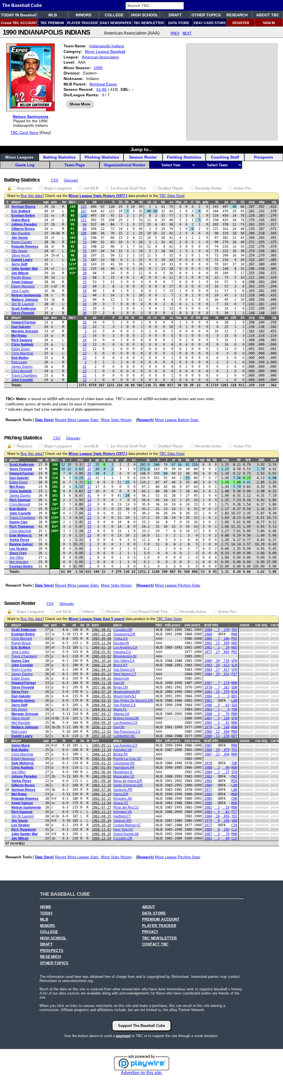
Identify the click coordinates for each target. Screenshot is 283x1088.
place (117, 625)
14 (85, 340)
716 (225, 661)
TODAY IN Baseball (18, 15)
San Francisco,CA (126, 732)
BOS (234, 696)
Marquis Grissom (24, 331)
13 (89, 535)
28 (85, 273)
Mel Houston (20, 233)
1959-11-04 (101, 643)
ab (94, 202)
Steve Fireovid (22, 313)
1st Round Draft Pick (128, 188)
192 (225, 829)
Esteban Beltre (23, 215)
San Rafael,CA (124, 705)
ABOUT (148, 907)
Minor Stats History (116, 420)
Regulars (24, 188)
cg (103, 460)
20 (85, 286)
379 (225, 692)
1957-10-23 (101, 736)
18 (217, 816)
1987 (208, 683)
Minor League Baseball (105, 51)
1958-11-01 (101, 829)
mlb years (172, 625)
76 (85, 251)
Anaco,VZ (120, 803)
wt (74, 625)
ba (64, 202)
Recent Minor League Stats (77, 420)
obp (261, 202)
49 (225, 768)
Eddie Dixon (20, 349)
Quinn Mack (20, 220)
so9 (273, 460)
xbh (233, 202)
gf (125, 460)
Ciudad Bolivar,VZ (126, 825)
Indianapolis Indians (106, 46)
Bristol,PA (120, 754)
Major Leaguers (58, 188)
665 (225, 652)
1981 (208, 643)
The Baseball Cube (22, 5)
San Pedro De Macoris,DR (133, 701)
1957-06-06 (101, 687)
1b (242, 202)
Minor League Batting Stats (177, 420)
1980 (208, 661)
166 (225, 639)
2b (120, 202)
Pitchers (113, 611)
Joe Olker (16, 557)
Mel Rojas (19, 336)
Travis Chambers (24, 375)
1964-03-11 (101, 709)
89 (85, 229)
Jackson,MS (122, 821)
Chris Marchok (22, 353)
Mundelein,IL (123, 772)
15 (85, 282)
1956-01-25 (101, 763)
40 (225, 838)
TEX (234, 630)
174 (225, 683)
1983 (208, 665)
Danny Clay (18, 522)
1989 (208, 634)
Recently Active (208, 188)
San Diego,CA (124, 670)
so (171, 202)
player (16, 202)
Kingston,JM (122, 799)
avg (252, 202)
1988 (208, 714)
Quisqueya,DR (124, 634)
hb (215, 460)
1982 (208, 776)
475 (225, 750)
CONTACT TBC (155, 944)
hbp (178, 202)
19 (85, 291)
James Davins (22, 367)
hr (133, 202)
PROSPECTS (52, 951)
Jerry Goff (19, 264)
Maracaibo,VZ (123, 776)
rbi (141, 202)
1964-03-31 (101, 701)
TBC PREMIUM (52, 23)
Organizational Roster (124, 165)
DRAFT (175, 15)
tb (216, 202)
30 (85, 313)
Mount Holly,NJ (124, 696)
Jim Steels (19, 238)
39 (85, 264)
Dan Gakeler (21, 327)
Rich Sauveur (22, 340)
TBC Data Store (172, 196)
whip (225, 460)
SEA (234, 705)
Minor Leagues (19, 157)
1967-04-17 (101, 714)
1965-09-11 (101, 745)
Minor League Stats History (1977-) (98, 196)
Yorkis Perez (19, 540)
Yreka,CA (120, 639)
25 (217, 674)
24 (217, 665)
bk (209, 460)
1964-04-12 (101, 705)
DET (234, 736)
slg (274, 202)
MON (234, 634)
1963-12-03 (101, 732)
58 (85, 255)
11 (85, 295)
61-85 (101, 89)
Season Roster (143, 157)
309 (225, 643)
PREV (175, 33)
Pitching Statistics (102, 157)
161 (225, 687)
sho (110, 460)
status (245, 625)
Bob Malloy (20, 358)
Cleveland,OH (124, 763)
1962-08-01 (101, 630)
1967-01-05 (101, 768)
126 (225, 718)
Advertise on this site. (142, 1072)
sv (134, 460)
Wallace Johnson (24, 300)
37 (225, 772)
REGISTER (240, 23)
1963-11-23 (101, 812)
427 (225, 670)
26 (85, 322)
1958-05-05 (101, 652)
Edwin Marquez (23, 286)
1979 (208, 727)
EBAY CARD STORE (210, 23)
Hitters (88, 611)
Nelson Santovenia (30, 116)
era (80, 460)
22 (85, 327)
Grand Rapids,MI (126, 834)
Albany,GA (121, 678)
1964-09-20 (101, 723)
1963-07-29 (101, 692)
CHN (234, 799)
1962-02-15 (101, 799)
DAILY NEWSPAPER (116, 23)
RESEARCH (237, 15)
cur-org (261, 625)
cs (155, 202)
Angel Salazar (22, 282)
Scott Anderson (23, 308)
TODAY (46, 913)
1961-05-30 (101, 821)
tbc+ (72, 202)
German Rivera (23, 207)
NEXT (187, 33)
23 (85, 277)
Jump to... (141, 149)
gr (117, 460)
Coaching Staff (225, 157)
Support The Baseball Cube (141, 1026)
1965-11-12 (101, 718)
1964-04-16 (101, 678)
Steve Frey (18, 553)
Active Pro (242, 188)
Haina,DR (120, 794)
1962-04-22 (101, 670)
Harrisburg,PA (123, 768)
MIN (234, 781)
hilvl (159, 625)
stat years (192, 625)
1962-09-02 (101, 776)
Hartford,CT (122, 816)
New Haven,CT (124, 674)
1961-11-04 (101, 803)
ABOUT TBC (267, 15)
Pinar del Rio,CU (126, 807)
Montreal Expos (103, 84)
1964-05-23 (101, 674)
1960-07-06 (101, 790)
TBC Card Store (24, 132)
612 (225, 665)
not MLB (91, 188)
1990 (98, 68)
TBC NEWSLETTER (148, 23)
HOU (234, 643)
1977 (208, 652)
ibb (198, 202)
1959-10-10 (101, 825)
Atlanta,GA (121, 714)
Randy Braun (21, 277)
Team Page (74, 165)
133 (84, 215)
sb (149, 202)
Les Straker (18, 549)
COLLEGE (114, 15)
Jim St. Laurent (22, 304)
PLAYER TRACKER (82, 23)
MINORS (83, 15)
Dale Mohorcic (20, 535)
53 (85, 246)
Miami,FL (120, 709)
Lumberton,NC (124, 736)
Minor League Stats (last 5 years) (96, 619)
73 (85, 242)
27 (85, 308)
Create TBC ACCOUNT (19, 23)
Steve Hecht (20, 255)
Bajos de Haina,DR (127, 781)
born (95, 625)
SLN (234, 665)
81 (225, 812)
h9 (239, 460)
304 (225, 732)
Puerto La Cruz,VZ (127, 759)
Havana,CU (122, 652)
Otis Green (19, 251)
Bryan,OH (120, 687)
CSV (54, 180)
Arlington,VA (122, 750)
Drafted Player (170, 188)
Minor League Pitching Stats (177, 585)
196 (225, 821)
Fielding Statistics (184, 157)
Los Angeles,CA (125, 647)
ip (148, 460)
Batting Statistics (59, 157)
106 (84, 233)
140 (225, 727)
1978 (208, 687)
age (46, 202)
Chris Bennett (21, 371)
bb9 (261, 460)
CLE (234, 829)
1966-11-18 (101, 683)
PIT (234, 674)
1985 (208, 723)
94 (85, 224)
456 (225, 816)
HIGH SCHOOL (144, 15)
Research (145, 420)
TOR (234, 709)
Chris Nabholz (22, 344)
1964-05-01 (101, 696)
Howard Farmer (23, 322)
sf (191, 202)
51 (85, 269)
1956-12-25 (101, 727)
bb (163, 202)
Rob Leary (19, 362)
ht (63, 625)
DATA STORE (178, 23)
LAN (234, 701)
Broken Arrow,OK (126, 718)
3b (127, 202)
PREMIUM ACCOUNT (160, 919)
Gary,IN (118, 683)
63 (225, 705)
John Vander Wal (24, 269)
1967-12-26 (101, 634)
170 (225, 630)
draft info (211, 625)
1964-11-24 (101, 750)
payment (123, 1036)
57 (85, 349)
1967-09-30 (101, 781)
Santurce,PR (122, 790)
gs (97, 460)
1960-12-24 (101, 665)
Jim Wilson (19, 273)
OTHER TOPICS (206, 15)
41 (85, 367)
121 (84, 220)
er (173, 460)
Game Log (25, 165)
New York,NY (123, 829)
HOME (45, 907)
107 (84, 211)
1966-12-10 (101, 794)
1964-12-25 (101, 754)
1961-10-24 (101, 661)
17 (85, 336)
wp (202, 460)
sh (185, 202)
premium (246, 630)
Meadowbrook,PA (126, 692)
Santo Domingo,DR (128, 785)
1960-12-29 (101, 838)
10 (85, 304)
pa (226, 202)
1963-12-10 (101, 785)
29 (89, 469)
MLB (52, 15)
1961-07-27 (101, 807)
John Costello (22, 380)
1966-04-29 (101, 834)
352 (225, 674)
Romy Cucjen (21, 242)
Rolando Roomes (24, 246)
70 (225, 834)
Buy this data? (32, 196)
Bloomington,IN (125, 656)
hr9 (248, 460)
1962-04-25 (101, 816)
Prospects (263, 157)
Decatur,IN (121, 643)
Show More (79, 104)
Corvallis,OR (122, 630)
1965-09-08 (101, 639)
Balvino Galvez (21, 544)
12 (217, 643)
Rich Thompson (21, 527)
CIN (234, 825)
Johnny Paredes (24, 224)
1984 (208, 630)
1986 (208, 639)
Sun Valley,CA (124, 661)
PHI (234, 639)
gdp (205, 202)
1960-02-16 (101, 647)
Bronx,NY (120, 665)
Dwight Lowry (22, 260)
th (46, 460)
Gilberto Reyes (23, 229)
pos (54, 202)
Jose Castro (20, 291)
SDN (234, 687)
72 (85, 238)
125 (84, 207)
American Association (100, 57)
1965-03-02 (101, 656)
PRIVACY (150, 932)
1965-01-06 (101, 759)
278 (225, 736)
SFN (234, 661)
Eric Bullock (20, 211)
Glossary (71, 180)
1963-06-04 (101, 772)
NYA (234, 692)
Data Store (44, 420)
